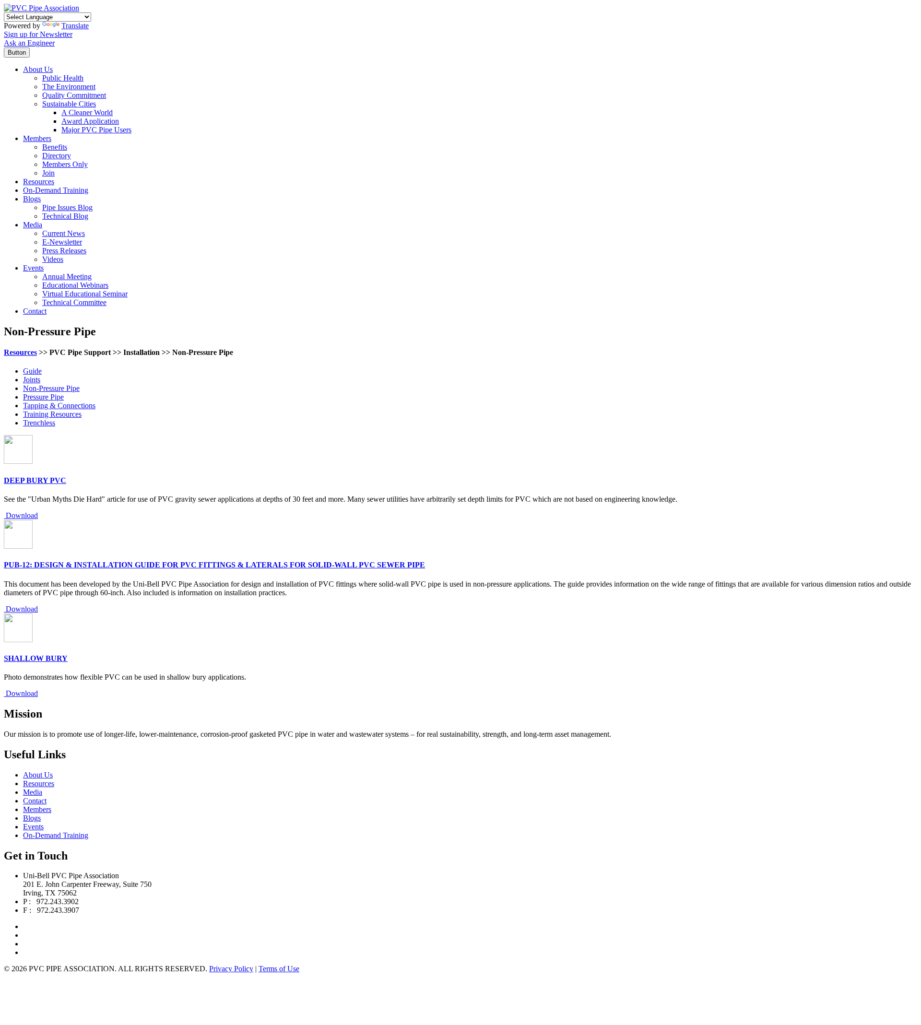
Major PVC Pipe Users (96, 130)
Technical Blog (65, 216)
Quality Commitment (74, 95)
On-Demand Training (55, 190)
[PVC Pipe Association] (41, 8)
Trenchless (39, 423)
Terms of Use (279, 969)
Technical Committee (74, 302)
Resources (38, 181)
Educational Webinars (75, 285)
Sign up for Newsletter (38, 34)
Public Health (62, 78)
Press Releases (64, 251)
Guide (32, 371)
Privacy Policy (231, 969)
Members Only (65, 164)
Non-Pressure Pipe (51, 388)
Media (32, 225)
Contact (35, 311)
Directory (56, 156)
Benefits (54, 147)
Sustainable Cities (69, 104)
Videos (52, 259)
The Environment (68, 86)
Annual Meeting (67, 276)
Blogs (32, 199)
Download (21, 515)
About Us (38, 69)
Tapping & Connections (59, 405)
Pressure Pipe (43, 397)
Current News (63, 233)
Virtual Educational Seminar (85, 294)
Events (33, 268)
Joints (31, 380)
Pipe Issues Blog (67, 207)
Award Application (90, 121)
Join (48, 173)
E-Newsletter (62, 242)
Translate (75, 26)
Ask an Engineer (29, 43)
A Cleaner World (87, 112)
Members (37, 138)
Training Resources (52, 414)
